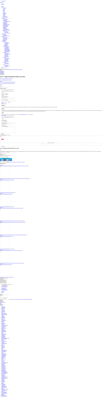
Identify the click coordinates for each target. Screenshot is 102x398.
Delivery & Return (4, 103)
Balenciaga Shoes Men (8, 21)
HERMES (21, 69)
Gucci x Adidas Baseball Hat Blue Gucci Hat (6, 277)
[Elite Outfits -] (2, 2)
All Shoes (3, 379)
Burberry (4, 14)
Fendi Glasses (6, 56)
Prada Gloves (3, 360)
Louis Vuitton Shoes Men (5, 362)
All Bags (3, 391)
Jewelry (3, 382)
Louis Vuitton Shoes (5, 19)
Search (1, 70)
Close (1, 301)
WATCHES (3, 33)
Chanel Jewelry (5, 37)
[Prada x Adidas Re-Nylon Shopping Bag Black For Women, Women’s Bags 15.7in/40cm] (51, 214)
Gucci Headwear (4, 354)
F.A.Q (2, 292)
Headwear (3, 316)
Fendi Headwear (7, 48)
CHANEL (13, 69)
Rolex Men (4, 34)
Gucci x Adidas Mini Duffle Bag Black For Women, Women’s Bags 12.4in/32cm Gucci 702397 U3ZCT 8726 (14, 178)
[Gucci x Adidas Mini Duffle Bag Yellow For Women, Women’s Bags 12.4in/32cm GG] (51, 256)
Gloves (2, 333)
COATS (3, 67)
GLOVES (4, 57)
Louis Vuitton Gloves (4, 350)
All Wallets (3, 353)
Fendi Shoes (4, 27)
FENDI (19, 69)
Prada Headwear (4, 363)
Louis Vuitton (3, 310)
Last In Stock (3, 385)
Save (2, 139)
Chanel (4, 8)
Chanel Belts (6, 42)
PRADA (16, 69)
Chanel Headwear (7, 46)
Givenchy (4, 15)
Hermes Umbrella (7, 63)
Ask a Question (4, 115)
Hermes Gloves (7, 60)
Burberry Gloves (7, 61)
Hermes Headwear (7, 49)
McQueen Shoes (5, 25)
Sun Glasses (4, 52)
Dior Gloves (3, 367)
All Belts (3, 339)
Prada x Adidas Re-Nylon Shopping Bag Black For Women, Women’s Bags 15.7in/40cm (11, 220)
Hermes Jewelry (5, 39)
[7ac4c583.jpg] (2, 73)
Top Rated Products (4, 386)
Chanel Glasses (3, 334)
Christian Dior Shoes (4, 392)
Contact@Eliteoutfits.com (5, 285)
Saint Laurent (3, 306)
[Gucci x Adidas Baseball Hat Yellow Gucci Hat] (51, 242)
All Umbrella (3, 311)
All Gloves (3, 324)
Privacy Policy (3, 288)
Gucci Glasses (6, 54)
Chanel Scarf (6, 65)
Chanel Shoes (5, 18)
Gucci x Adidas (3, 369)
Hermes (3, 358)
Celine (2, 388)
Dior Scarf (6, 66)
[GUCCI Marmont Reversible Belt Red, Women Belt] (51, 186)
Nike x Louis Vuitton (4, 313)
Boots (2, 322)
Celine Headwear (7, 51)
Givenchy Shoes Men (6, 29)
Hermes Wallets (4, 351)
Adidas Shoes (5, 23)
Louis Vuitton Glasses (7, 53)
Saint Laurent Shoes (5, 26)
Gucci (4, 9)
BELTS (4, 41)
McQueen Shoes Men (4, 343)
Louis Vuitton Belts (4, 373)
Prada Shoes (3, 345)
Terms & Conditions (4, 287)
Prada (4, 10)
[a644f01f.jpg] (2, 72)
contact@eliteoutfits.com (23, 114)
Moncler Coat (3, 307)
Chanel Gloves (7, 58)
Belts (2, 348)
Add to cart (1, 88)
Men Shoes (3, 346)
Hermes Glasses (4, 317)
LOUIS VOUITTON (9, 69)
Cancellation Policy (4, 289)
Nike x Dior (6, 32)
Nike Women (6, 31)
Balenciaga (4, 13)
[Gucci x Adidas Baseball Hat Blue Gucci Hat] (51, 270)
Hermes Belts (6, 45)
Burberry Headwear (4, 396)
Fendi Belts (6, 44)
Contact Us (3, 291)
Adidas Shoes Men (4, 328)
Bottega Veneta (5, 16)
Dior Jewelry (4, 40)
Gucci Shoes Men (4, 326)
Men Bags (3, 329)
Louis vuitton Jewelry (4, 393)
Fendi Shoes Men (4, 330)
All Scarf (3, 342)
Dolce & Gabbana (5, 17)
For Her (3, 340)
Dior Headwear (7, 47)
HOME (3, 6)
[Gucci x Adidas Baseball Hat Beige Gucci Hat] (51, 200)
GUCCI (6, 69)
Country (3, 95)
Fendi (4, 12)
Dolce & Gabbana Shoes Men (5, 338)
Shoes (2, 309)
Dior (3, 11)
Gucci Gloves (6, 59)
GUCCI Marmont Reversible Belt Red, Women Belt (6, 192)
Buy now (5, 88)
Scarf (4, 64)
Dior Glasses (6, 55)
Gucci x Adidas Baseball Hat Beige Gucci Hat (6, 206)
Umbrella (4, 62)
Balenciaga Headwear (7, 50)
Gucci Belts (6, 43)
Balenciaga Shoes (5, 20)
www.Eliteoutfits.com (4, 286)
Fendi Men (3, 394)
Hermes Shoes (5, 22)
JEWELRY (3, 36)
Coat (2, 352)
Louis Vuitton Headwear (5, 325)
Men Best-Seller (4, 377)
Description (3, 146)
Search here (1, 68)
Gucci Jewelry (5, 38)
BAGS (2, 7)
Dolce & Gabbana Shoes (6, 24)
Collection (3, 327)
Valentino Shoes (5, 28)
